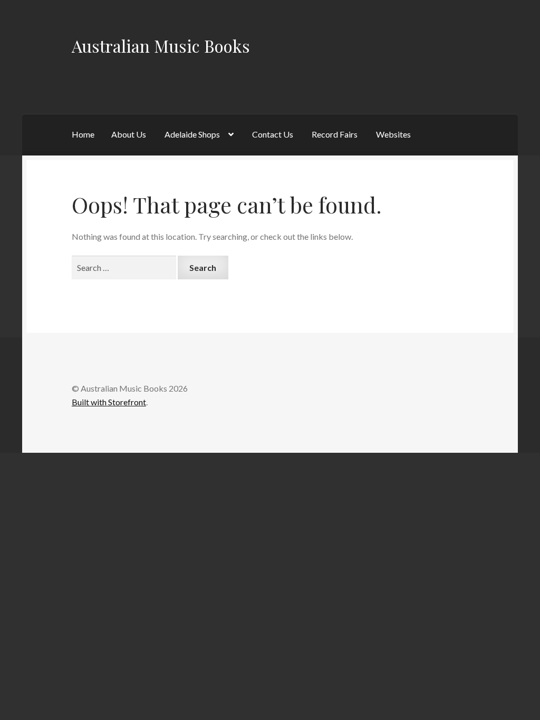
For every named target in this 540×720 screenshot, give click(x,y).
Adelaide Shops (192, 134)
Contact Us (272, 134)
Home (83, 134)
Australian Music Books (161, 45)
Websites (393, 134)
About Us (128, 134)
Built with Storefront (109, 402)
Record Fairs (335, 134)
